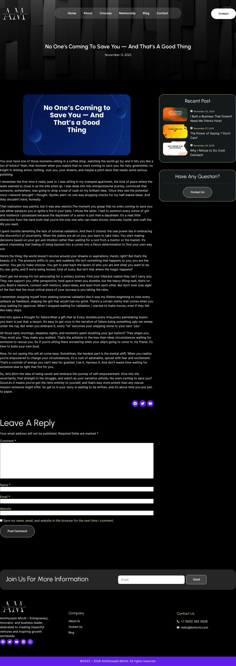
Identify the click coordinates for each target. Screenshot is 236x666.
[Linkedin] (23, 642)
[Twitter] (10, 642)
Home (72, 13)
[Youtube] (17, 642)
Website (5, 508)
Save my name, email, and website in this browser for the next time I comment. (58, 520)
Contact (162, 13)
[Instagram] (30, 642)
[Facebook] (3, 642)
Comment (8, 440)
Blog (146, 13)
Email (5, 496)
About (88, 13)
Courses (106, 13)
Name (5, 484)
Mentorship (127, 13)
